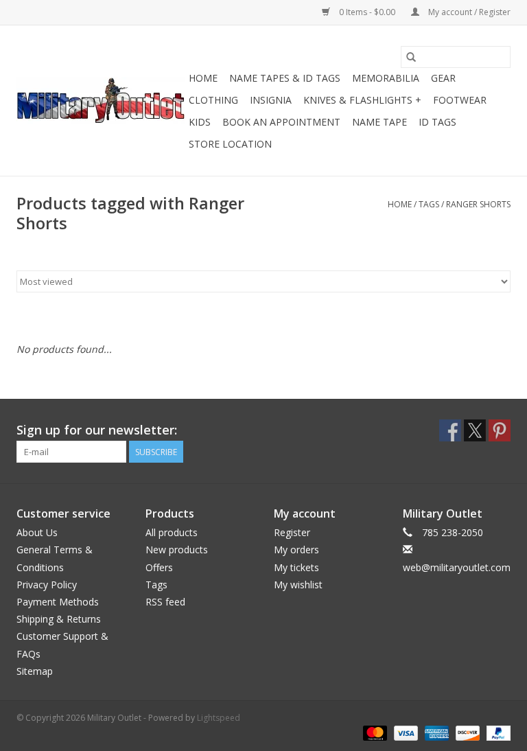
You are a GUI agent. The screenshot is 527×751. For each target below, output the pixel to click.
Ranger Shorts (478, 204)
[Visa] (404, 732)
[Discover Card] (466, 732)
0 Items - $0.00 (367, 12)
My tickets (296, 567)
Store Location (230, 143)
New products (176, 549)
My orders (296, 549)
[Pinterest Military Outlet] (500, 430)
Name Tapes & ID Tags (284, 77)
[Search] (411, 57)
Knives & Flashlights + (362, 99)
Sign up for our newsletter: (96, 430)
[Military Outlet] (100, 100)
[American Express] (435, 732)
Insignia (271, 99)
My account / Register (468, 12)
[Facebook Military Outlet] (450, 430)
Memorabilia (385, 77)
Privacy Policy (46, 584)
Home (203, 77)
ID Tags (437, 121)
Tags (429, 204)
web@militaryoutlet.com (457, 567)
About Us (37, 532)
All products (171, 532)
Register (292, 532)
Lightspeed (218, 718)
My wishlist (298, 584)
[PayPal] (496, 732)
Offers (159, 567)
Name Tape (379, 121)
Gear (443, 77)
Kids (200, 121)
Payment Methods (57, 601)
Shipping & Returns (58, 618)
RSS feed (165, 601)
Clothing (213, 99)
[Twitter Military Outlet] (475, 430)
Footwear (460, 99)
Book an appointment (281, 121)
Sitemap (34, 671)
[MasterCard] (373, 732)
